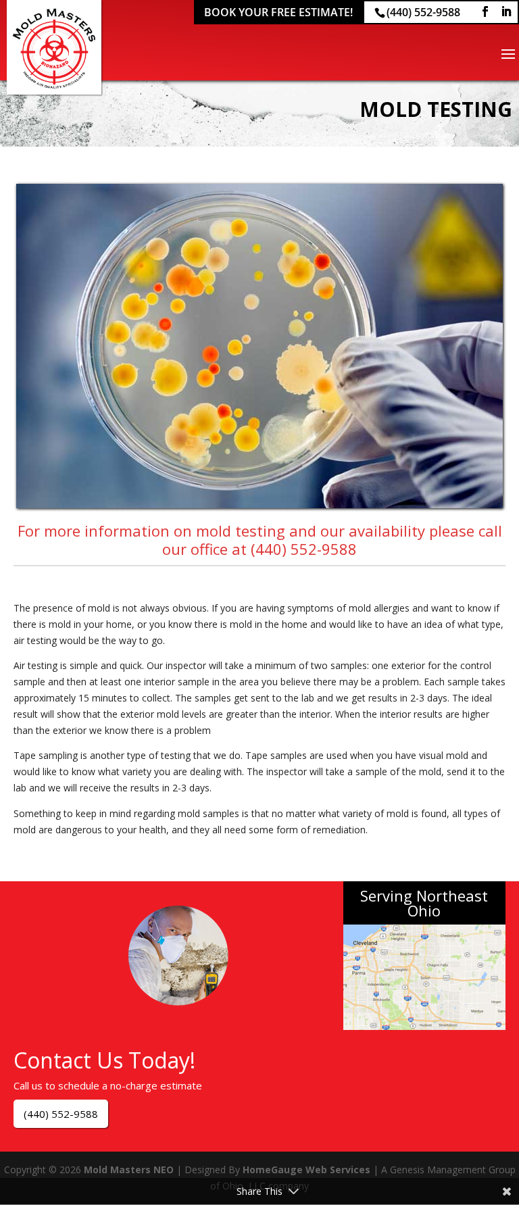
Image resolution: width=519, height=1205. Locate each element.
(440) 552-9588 (423, 12)
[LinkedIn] (506, 12)
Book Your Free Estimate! (278, 12)
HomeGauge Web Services (306, 1169)
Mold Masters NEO (129, 1169)
